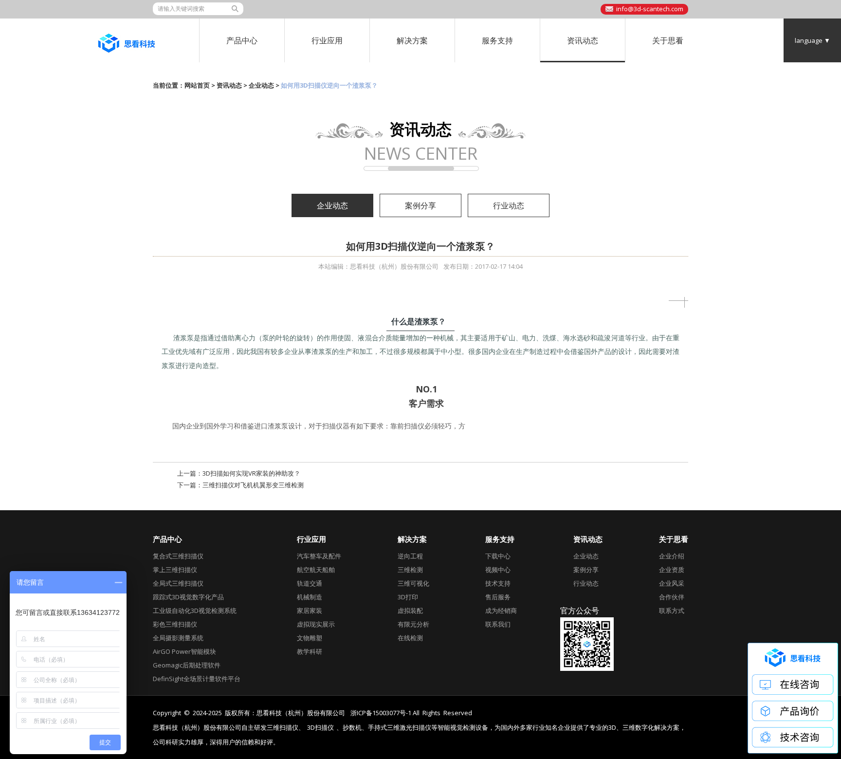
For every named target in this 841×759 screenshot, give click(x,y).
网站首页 (197, 85)
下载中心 (498, 556)
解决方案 (412, 40)
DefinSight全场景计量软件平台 (196, 678)
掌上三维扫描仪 (175, 569)
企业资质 (671, 569)
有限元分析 (413, 624)
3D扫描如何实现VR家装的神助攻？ (251, 473)
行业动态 (508, 205)
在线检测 (410, 637)
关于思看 (667, 40)
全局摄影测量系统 (178, 637)
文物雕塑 (309, 637)
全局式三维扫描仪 (178, 583)
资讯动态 (582, 40)
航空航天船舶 (316, 569)
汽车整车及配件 (319, 556)
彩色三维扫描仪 (175, 624)
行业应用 (327, 40)
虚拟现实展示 (316, 624)
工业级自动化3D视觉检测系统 (195, 610)
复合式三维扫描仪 (178, 556)
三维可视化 (413, 583)
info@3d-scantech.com (649, 8)
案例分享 (420, 205)
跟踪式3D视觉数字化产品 (188, 596)
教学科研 (309, 651)
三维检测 (410, 569)
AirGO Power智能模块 (184, 651)
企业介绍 (671, 556)
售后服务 (498, 596)
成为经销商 (501, 610)
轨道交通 (309, 583)
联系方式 (671, 610)
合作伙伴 (671, 596)
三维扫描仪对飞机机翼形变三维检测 (253, 485)
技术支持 (498, 583)
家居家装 (309, 610)
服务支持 (497, 40)
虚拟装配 (410, 610)
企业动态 (261, 85)
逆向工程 (410, 556)
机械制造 (309, 596)
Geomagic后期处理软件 (186, 665)
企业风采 (671, 583)
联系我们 (498, 624)
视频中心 (498, 569)
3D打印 (408, 596)
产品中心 (241, 40)
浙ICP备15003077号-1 (380, 712)
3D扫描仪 (320, 727)
